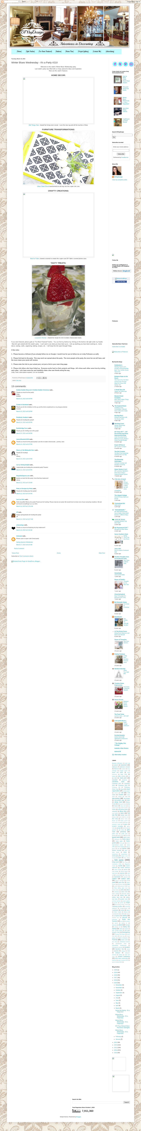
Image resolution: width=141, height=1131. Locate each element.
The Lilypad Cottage (120, 495)
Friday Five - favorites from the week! (126, 659)
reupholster (115, 910)
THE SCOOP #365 (119, 574)
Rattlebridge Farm (22, 428)
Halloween (117, 839)
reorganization (123, 908)
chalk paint (123, 778)
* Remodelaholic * (120, 510)
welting (120, 954)
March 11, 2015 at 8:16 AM (24, 482)
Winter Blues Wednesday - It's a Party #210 (121, 1022)
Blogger (78, 1117)
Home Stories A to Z (120, 469)
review (122, 910)
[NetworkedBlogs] (121, 278)
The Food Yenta (119, 714)
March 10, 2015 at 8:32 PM (24, 411)
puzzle (115, 902)
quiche (121, 902)
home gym (122, 843)
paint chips (121, 882)
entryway (114, 811)
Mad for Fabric (35, 258)
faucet (120, 817)
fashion (114, 817)
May (117, 1003)
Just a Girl (117, 548)
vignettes (116, 951)
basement (124, 765)
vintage (123, 951)
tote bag (122, 936)
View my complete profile (119, 180)
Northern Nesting (119, 668)
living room (115, 862)
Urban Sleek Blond (43, 186)
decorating (116, 798)
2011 (116, 1050)
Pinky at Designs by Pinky (24, 488)
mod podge (115, 871)
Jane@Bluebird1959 (22, 439)
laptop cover (124, 855)
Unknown (19, 536)
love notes (125, 862)
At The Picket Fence (120, 631)
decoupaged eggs (119, 800)
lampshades (124, 854)
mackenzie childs (116, 864)
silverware (114, 919)
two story (114, 941)
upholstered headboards (119, 945)
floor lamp (115, 818)
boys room (124, 774)
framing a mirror (116, 824)
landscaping (115, 855)
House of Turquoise (120, 639)
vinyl (128, 951)
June (117, 1000)
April (117, 1005)
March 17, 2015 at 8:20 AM (24, 544)
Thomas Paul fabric (120, 934)
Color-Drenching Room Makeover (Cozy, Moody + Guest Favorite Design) (121, 438)
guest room (126, 837)
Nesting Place (118, 415)
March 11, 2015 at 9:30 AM (24, 493)
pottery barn (123, 895)
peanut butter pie (125, 886)
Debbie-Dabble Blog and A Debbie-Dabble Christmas (32, 390)
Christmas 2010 (118, 781)
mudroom (122, 873)
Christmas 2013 (122, 785)
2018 (116, 975)
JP (17, 512)
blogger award (123, 770)
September (119, 992)
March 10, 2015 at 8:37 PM (24, 444)
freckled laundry (119, 735)
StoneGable (118, 573)
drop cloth (123, 805)
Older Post (102, 553)
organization (117, 876)
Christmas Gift (116, 787)
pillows (128, 889)
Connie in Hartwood (22, 404)
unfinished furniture (125, 941)
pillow (122, 889)
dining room (118, 802)
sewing (124, 915)
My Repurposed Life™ (121, 527)
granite (114, 835)
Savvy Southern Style (121, 534)
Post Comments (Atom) (26, 556)
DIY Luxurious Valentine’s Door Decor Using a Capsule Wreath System (121, 472)
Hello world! (117, 505)
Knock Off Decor (119, 445)
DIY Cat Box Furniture (120, 446)
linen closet (127, 857)
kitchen (124, 848)
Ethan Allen (123, 811)
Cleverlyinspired (119, 594)
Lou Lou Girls (20, 499)
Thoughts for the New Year (126, 583)
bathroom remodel (125, 767)
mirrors (126, 869)
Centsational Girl (119, 503)
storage (128, 925)
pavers (116, 886)
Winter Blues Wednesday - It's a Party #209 (121, 1031)
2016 (116, 980)
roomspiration (115, 913)
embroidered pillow (123, 809)
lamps (125, 852)
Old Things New (34, 125)
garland (114, 829)
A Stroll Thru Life (119, 389)
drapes (116, 805)
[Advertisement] (121, 217)
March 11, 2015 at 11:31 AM (24, 506)
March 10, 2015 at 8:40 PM (24, 459)
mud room (114, 873)
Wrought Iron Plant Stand (121, 529)
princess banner (116, 901)
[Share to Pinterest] (46, 378)
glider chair (115, 833)
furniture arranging (117, 826)
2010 (116, 1052)
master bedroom (125, 867)
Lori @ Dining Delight (22, 465)
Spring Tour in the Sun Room (126, 537)
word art (114, 960)
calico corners (122, 776)
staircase (114, 925)
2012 (116, 1047)
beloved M (117, 751)
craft (122, 793)
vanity (128, 949)
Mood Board (124, 871)
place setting (115, 893)
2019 (116, 972)
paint (113, 882)
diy (129, 804)
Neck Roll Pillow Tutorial (126, 110)
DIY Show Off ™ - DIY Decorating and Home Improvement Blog (121, 433)
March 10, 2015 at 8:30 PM (24, 398)
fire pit (126, 817)
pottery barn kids (117, 897)
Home (59, 553)
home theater (120, 846)
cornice (116, 792)
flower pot (115, 820)
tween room (124, 939)
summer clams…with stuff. (121, 716)
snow (121, 921)
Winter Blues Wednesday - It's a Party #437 (126, 101)
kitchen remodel (116, 850)
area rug (127, 763)
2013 (116, 1045)
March (118, 1008)
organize (125, 876)
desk (128, 800)
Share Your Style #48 (126, 672)
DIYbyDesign (118, 177)
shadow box (115, 917)
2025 (116, 970)
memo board (117, 869)
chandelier (115, 780)
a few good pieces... (120, 720)
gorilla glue (124, 833)
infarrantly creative (120, 754)
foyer (126, 822)
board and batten (117, 772)
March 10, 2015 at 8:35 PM (24, 422)
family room (124, 815)
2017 (116, 977)
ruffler (122, 913)
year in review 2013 (117, 962)
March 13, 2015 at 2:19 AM (24, 530)
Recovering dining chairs (121, 904)
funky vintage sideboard (126, 724)
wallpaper (117, 952)
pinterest (116, 891)
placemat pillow (126, 893)
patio (128, 884)
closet (122, 789)
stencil (120, 925)
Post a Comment (19, 548)
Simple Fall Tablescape (120, 391)
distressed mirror (122, 804)
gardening (125, 828)
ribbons (126, 912)
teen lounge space (117, 930)
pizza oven (124, 891)
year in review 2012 (123, 960)
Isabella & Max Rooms (121, 748)
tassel (126, 928)
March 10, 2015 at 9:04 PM (24, 470)
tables (121, 928)
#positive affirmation (117, 763)
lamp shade (115, 852)
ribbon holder (117, 912)
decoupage (127, 798)
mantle (120, 866)
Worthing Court (119, 423)
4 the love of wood (120, 479)
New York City (126, 875)
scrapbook (117, 915)
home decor (126, 839)
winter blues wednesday (121, 958)
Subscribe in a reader (118, 346)
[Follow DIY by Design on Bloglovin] (121, 272)
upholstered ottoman (117, 947)
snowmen (127, 921)
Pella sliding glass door (120, 888)
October (118, 990)
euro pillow (115, 813)
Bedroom (116, 768)
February (118, 1036)
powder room (124, 899)
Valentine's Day (119, 949)
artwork (116, 765)
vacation (127, 947)
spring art (124, 923)
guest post (116, 837)
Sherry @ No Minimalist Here (25, 450)
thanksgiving (126, 932)
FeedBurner (124, 157)
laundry (114, 857)
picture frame (115, 889)
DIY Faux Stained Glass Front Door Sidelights (122, 1026)
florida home (124, 818)
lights (119, 857)
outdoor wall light (119, 880)
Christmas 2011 (116, 783)
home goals (119, 841)
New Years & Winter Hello (126, 562)
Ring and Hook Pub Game (126, 88)
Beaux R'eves (118, 699)
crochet (121, 794)
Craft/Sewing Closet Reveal (126, 120)
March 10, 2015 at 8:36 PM (24, 433)
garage (119, 828)
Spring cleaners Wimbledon (24, 542)
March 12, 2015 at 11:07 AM (24, 519)
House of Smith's (119, 579)
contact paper (126, 791)
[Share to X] (42, 378)
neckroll (118, 875)
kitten (126, 850)
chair (115, 778)
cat (129, 776)
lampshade (115, 854)
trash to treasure (123, 938)
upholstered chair (121, 943)
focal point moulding (117, 822)
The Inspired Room (120, 406)
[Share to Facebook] (44, 378)
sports (116, 923)
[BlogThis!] (39, 378)
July (117, 998)
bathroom (114, 767)
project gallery (126, 901)
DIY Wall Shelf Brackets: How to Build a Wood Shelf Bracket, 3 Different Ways (121, 513)
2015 (116, 983)
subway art (117, 926)
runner (128, 913)
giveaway (123, 831)
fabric (122, 813)
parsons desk (121, 884)
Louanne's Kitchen (41, 338)
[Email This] (37, 378)
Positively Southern (22, 417)
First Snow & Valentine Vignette (126, 688)
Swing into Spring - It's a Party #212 (122, 1011)
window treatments (124, 956)
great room (120, 835)
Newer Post (15, 553)
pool (115, 895)
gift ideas (121, 829)
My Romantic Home (120, 602)
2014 (116, 1042)
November (119, 987)
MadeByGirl (118, 617)
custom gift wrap (122, 796)
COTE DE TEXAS (119, 519)
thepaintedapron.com (23, 475)
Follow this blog (121, 281)
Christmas (124, 780)
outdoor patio (125, 878)
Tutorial (114, 940)
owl (127, 880)
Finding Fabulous (119, 654)
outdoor (114, 878)
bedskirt (123, 768)
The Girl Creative (119, 451)
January (118, 1039)
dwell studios (124, 807)
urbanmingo (20, 525)
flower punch (124, 820)
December (119, 985)
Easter (114, 809)
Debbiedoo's (118, 365)
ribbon (128, 910)
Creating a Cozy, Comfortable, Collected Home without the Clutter (121, 409)
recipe (128, 902)
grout (126, 835)
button (113, 776)
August (118, 995)
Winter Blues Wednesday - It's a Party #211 (121, 1016)
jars (118, 848)
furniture (125, 824)
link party (18, 380)
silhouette (124, 917)
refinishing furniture (117, 906)
